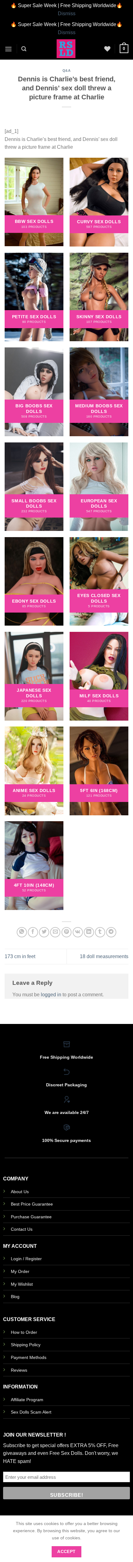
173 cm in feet (20, 956)
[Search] (23, 49)
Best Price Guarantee (32, 1204)
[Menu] (8, 49)
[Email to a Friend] (55, 932)
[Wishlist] (107, 49)
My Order (20, 1271)
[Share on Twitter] (44, 932)
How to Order (24, 1332)
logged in (51, 994)
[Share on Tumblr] (100, 932)
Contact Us (21, 1229)
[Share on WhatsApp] (22, 932)
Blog (15, 1296)
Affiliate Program (27, 1399)
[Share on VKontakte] (78, 932)
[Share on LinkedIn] (89, 932)
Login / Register (26, 1258)
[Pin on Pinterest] (67, 932)
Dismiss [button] (66, 13)
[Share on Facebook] (33, 932)
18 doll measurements (104, 956)
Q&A (66, 70)
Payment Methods (28, 1357)
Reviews (19, 1370)
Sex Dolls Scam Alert (31, 1412)
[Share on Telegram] (111, 932)
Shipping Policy (26, 1344)
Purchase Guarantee (31, 1216)
